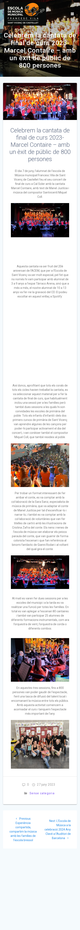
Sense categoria (42, 793)
